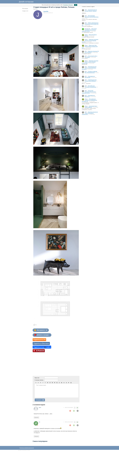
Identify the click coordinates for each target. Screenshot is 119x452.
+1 (77, 407)
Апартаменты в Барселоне (90, 96)
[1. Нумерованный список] (50, 383)
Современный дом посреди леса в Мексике (90, 80)
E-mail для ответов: (39, 380)
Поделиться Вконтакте (41, 343)
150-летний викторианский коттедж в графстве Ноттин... (89, 30)
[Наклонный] (43, 383)
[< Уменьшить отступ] (52, 383)
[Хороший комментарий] (74, 411)
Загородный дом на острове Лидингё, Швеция (91, 10)
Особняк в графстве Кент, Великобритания (91, 72)
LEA (85, 9)
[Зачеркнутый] (45, 383)
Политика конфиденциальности (27, 447)
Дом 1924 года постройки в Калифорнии (90, 86)
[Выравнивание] (68, 383)
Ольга (86, 34)
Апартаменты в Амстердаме (90, 77)
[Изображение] (57, 383)
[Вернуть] (38, 383)
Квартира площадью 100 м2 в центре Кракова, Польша (90, 40)
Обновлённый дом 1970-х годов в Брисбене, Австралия (89, 68)
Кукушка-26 (87, 28)
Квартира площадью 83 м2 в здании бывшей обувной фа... (90, 62)
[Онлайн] (83, 10)
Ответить (36, 417)
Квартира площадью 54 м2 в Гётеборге (92, 52)
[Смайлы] (71, 383)
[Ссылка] (64, 383)
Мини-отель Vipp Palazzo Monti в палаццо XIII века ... (90, 46)
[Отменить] (36, 383)
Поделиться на (41, 347)
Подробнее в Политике (68, 4)
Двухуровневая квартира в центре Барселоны (91, 16)
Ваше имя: (37, 377)
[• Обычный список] (47, 383)
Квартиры (35, 9)
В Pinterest (40, 351)
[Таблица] (61, 383)
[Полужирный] (40, 383)
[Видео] (59, 383)
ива (39, 421)
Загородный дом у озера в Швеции (91, 106)
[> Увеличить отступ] (54, 383)
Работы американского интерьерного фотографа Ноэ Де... (90, 24)
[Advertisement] (90, 138)
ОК (75, 4)
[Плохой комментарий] (70, 411)
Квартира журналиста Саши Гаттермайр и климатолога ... (90, 113)
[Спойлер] (66, 383)
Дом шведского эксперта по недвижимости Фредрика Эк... (89, 100)
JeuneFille (45, 11)
